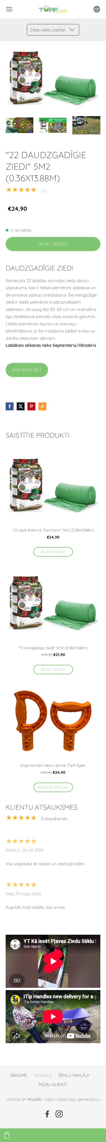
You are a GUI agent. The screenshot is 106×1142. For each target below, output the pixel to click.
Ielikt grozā (53, 244)
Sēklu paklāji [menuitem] (74, 1075)
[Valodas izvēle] (97, 9)
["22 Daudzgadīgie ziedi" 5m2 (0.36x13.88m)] (19, 125)
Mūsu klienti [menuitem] (53, 1084)
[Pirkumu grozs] (7, 1135)
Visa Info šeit (27, 369)
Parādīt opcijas (53, 787)
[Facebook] (47, 1114)
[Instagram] (59, 1114)
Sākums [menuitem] (18, 1075)
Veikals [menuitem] (42, 1075)
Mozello (34, 1099)
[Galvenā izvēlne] (9, 9)
